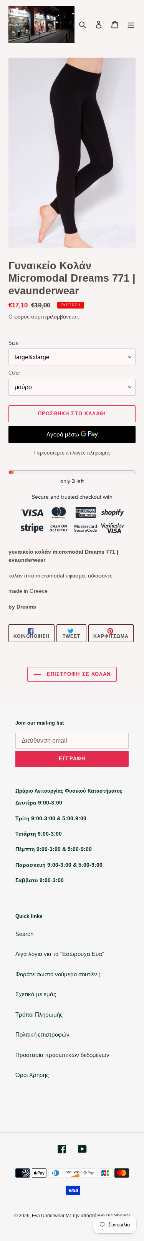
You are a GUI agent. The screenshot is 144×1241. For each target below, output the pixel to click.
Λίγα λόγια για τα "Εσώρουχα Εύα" (59, 954)
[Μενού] (131, 24)
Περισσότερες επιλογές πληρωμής (72, 453)
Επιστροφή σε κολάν (78, 674)
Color (14, 373)
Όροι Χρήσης (32, 1075)
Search (24, 934)
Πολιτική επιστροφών (42, 1034)
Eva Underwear (49, 1215)
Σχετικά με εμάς (35, 994)
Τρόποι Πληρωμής (39, 1014)
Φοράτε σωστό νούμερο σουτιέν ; (57, 974)
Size (13, 343)
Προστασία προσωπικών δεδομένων (62, 1055)
